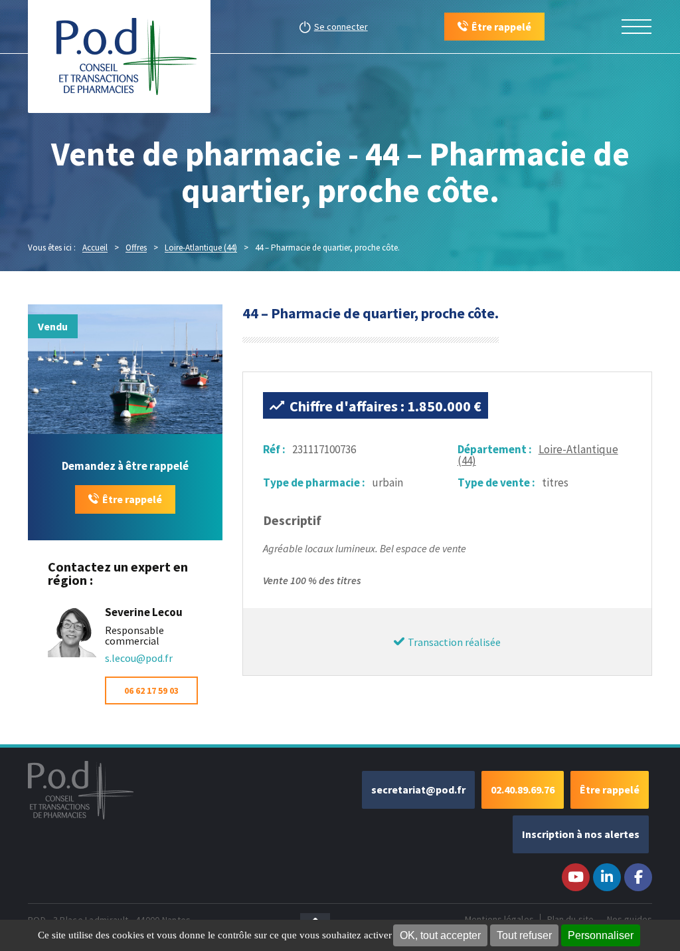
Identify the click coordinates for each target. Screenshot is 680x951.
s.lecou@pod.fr (139, 658)
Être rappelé (132, 499)
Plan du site (570, 919)
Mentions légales (499, 919)
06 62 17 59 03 (151, 690)
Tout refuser (524, 935)
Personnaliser (601, 935)
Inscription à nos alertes (580, 834)
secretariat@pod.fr (418, 789)
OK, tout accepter (440, 935)
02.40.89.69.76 (522, 789)
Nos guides (629, 919)
